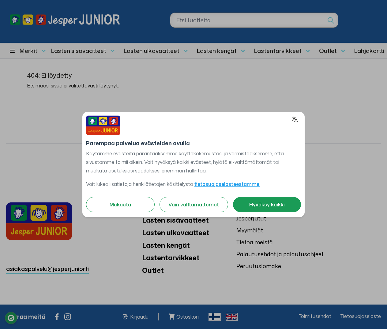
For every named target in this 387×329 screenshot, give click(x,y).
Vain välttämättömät (193, 204)
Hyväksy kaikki (267, 204)
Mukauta (120, 204)
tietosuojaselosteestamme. (227, 184)
